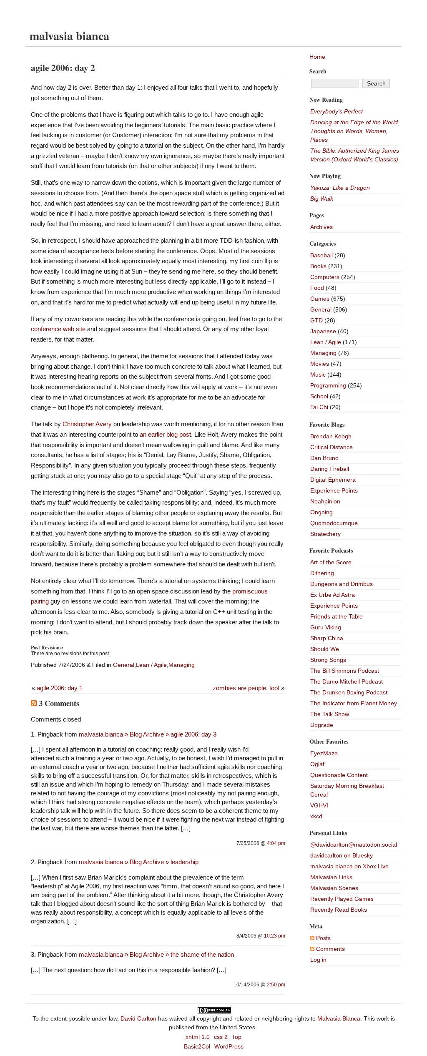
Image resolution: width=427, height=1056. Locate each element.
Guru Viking (325, 627)
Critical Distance (331, 447)
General (123, 664)
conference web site (58, 328)
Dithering (322, 573)
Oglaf (317, 764)
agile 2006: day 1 (60, 687)
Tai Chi (319, 407)
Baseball (321, 255)
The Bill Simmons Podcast (344, 670)
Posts (322, 938)
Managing (181, 664)
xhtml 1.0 (198, 1036)
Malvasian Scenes (334, 888)
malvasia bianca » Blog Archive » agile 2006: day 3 (147, 734)
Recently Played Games (342, 898)
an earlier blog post (165, 434)
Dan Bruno (324, 458)
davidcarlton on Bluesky (341, 855)
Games (319, 298)
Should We (324, 649)
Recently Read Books (338, 909)
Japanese (323, 331)
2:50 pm (276, 985)
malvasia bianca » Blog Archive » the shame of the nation (156, 954)
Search (318, 71)
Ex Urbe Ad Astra (332, 594)
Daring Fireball (329, 468)
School (319, 396)
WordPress (229, 1046)
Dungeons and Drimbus (341, 584)
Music (318, 374)
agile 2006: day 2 (63, 67)
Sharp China (326, 638)
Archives (321, 227)
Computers (324, 277)
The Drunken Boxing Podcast (348, 692)
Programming (328, 385)
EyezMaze (324, 753)
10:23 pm (274, 936)
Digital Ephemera (333, 479)
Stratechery (325, 534)
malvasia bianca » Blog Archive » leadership (138, 861)
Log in (318, 959)
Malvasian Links (331, 877)
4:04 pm (276, 843)
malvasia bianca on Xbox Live (349, 866)
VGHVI (319, 805)
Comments (329, 948)
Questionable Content (339, 775)
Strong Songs (328, 659)
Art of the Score (331, 562)
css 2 (221, 1036)
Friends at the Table (336, 616)
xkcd (316, 816)
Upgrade (321, 725)
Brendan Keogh (331, 436)
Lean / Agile (151, 664)
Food (317, 287)
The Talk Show (329, 714)
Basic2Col (197, 1046)
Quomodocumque (334, 523)
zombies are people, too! (246, 687)
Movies (319, 363)
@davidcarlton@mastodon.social (353, 844)
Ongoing (321, 512)
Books (318, 266)
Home (317, 56)
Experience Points (334, 490)
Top (236, 1036)
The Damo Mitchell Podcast (346, 681)
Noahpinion (325, 501)
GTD (316, 320)
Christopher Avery (87, 423)
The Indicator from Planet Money (353, 703)
